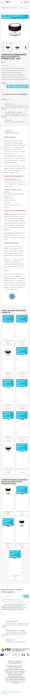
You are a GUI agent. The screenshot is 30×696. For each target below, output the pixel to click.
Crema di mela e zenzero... (8, 437)
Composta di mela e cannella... (22, 544)
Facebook (2, 614)
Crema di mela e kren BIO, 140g (21, 373)
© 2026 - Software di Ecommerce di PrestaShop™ (12, 693)
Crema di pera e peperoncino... (21, 405)
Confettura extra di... (15, 576)
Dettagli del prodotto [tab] (11, 133)
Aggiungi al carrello (17, 86)
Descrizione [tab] (8, 130)
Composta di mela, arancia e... (8, 405)
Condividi (9, 99)
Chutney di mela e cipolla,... (8, 341)
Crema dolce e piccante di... (22, 341)
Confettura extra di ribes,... (8, 544)
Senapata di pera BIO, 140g (8, 373)
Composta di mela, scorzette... (8, 512)
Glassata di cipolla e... (22, 469)
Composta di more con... (22, 512)
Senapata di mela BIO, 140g (8, 469)
